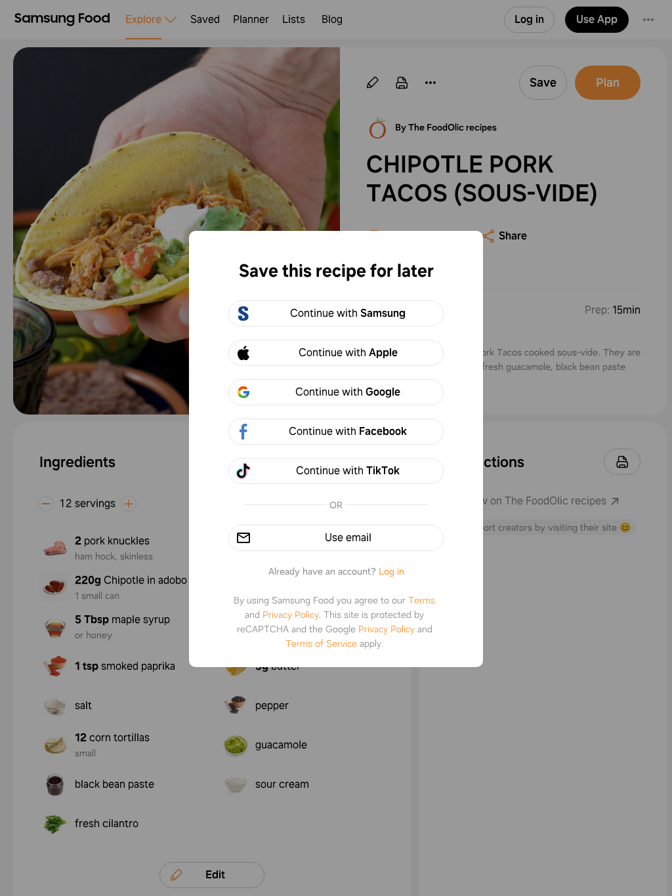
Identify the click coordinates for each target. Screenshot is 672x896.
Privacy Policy (290, 615)
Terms (421, 600)
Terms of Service (321, 643)
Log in (391, 571)
